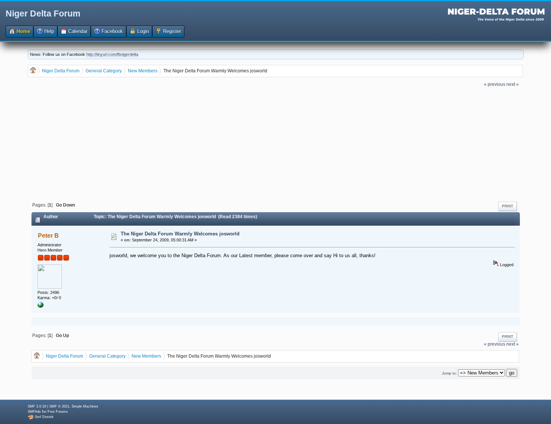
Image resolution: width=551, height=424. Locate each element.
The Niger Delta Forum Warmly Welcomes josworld (180, 234)
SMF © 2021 (59, 406)
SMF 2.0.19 (37, 406)
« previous (494, 84)
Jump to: (449, 373)
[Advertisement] (275, 143)
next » (512, 84)
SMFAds (34, 412)
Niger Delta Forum (43, 13)
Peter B (48, 235)
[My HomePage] (40, 306)
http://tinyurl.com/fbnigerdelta (112, 54)
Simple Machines (85, 406)
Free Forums (58, 412)
